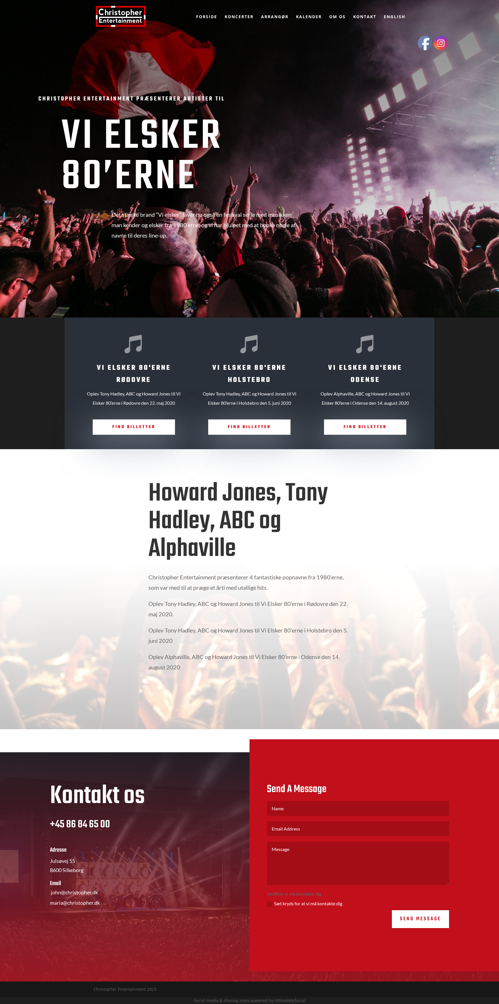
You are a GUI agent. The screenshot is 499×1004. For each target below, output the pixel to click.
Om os (337, 17)
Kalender (309, 17)
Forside (206, 17)
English (394, 17)
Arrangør (274, 17)
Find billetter (133, 427)
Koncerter (239, 17)
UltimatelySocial (290, 1000)
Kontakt (364, 17)
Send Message (420, 919)
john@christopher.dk (74, 892)
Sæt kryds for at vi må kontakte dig (308, 903)
